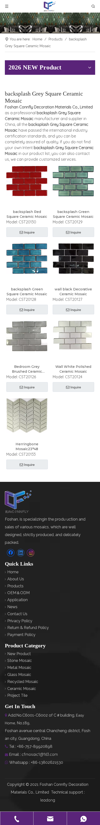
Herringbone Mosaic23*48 (27, 446)
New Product (19, 653)
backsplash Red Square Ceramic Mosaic (27, 214)
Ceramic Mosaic (21, 688)
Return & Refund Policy (28, 627)
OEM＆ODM (18, 592)
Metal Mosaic (19, 667)
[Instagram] (30, 553)
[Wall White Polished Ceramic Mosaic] (73, 335)
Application (17, 600)
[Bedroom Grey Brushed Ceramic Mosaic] (26, 336)
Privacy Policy (19, 621)
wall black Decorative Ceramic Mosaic (73, 291)
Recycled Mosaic (22, 681)
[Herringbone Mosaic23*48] (26, 415)
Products (15, 586)
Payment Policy (21, 634)
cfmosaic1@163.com (40, 754)
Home (12, 572)
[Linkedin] (21, 553)
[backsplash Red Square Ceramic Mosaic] (26, 181)
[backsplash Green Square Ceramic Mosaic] (73, 181)
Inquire (29, 232)
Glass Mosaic (19, 674)
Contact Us (17, 614)
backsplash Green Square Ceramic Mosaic (73, 214)
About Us (15, 579)
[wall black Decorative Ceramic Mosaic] (73, 258)
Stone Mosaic (19, 660)
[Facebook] (11, 553)
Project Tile (17, 695)
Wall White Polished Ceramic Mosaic (73, 369)
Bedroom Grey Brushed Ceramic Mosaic (27, 369)
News (12, 607)
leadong (47, 800)
